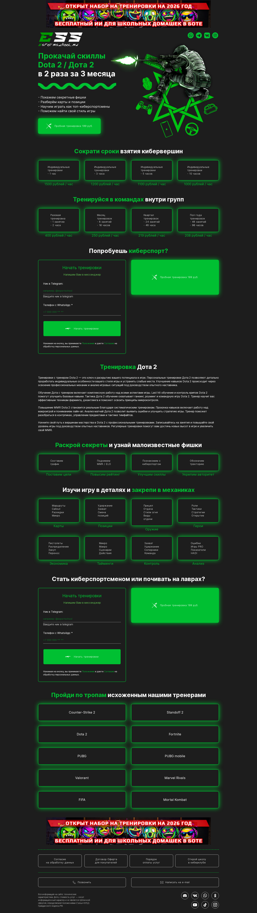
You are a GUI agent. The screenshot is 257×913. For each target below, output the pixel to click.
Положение (88, 343)
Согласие (109, 343)
